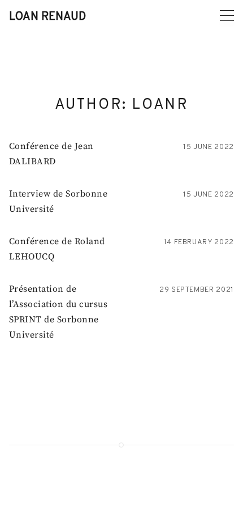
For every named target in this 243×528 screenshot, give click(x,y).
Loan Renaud (47, 17)
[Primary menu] (227, 15)
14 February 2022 (199, 242)
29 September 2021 (196, 290)
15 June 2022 (208, 147)
